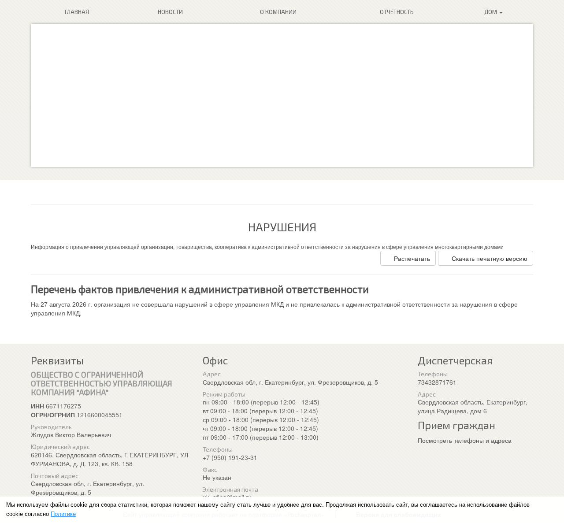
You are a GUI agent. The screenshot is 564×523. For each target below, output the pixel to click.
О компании (278, 11)
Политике (63, 514)
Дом (491, 11)
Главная (77, 11)
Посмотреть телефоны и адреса (465, 440)
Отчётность (397, 11)
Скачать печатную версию (489, 258)
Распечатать (412, 258)
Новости (170, 11)
